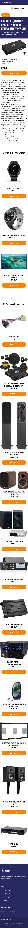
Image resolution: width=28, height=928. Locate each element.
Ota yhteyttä (13, 923)
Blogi (5, 900)
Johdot (19, 59)
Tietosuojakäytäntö (10, 925)
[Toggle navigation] (3, 8)
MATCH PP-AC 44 (14, 337)
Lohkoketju (7, 893)
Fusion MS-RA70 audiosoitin (14, 579)
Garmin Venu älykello (14, 188)
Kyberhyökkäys (8, 897)
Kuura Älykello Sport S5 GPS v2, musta (14, 235)
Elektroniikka (12, 59)
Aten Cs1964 (14, 844)
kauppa (5, 15)
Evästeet (20, 923)
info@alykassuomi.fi (6, 2)
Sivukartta (20, 925)
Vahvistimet (9, 61)
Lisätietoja (14, 73)
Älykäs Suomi (8, 890)
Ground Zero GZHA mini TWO (14, 624)
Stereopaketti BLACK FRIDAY (14, 541)
